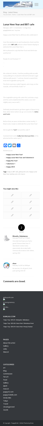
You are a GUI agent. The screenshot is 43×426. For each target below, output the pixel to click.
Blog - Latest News (10, 12)
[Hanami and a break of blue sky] (12, 208)
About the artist (9, 343)
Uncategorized (8, 407)
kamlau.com (13, 174)
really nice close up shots (25, 136)
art (4, 368)
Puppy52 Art (15, 423)
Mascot (6, 352)
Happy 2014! (10, 167)
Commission (7, 374)
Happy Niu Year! (12, 161)
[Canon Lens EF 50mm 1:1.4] (30, 195)
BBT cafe (14, 45)
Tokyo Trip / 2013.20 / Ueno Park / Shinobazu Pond (18, 323)
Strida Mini (7, 398)
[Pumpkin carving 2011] (12, 195)
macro (23, 174)
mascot (6, 389)
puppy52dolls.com (8, 30)
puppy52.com (8, 392)
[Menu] (36, 4)
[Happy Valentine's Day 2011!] (30, 208)
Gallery (5, 346)
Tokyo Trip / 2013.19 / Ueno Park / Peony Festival (17, 326)
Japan (5, 386)
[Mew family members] (12, 215)
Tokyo (5, 401)
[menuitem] (31, 4)
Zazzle (5, 410)
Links (5, 349)
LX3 (19, 174)
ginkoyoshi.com (24, 172)
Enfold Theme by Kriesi (26, 423)
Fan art (5, 377)
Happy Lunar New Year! (14, 155)
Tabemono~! (10, 164)
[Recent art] (12, 202)
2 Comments (18, 28)
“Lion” (15, 130)
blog (26, 28)
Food (29, 28)
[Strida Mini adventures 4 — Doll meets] (30, 202)
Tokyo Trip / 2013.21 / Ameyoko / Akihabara (16, 320)
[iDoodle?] (30, 215)
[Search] (31, 4)
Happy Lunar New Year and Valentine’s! (20, 158)
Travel (5, 404)
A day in (9, 172)
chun (18, 30)
